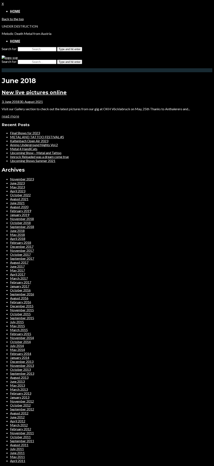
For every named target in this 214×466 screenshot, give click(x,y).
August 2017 (19, 262)
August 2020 (19, 207)
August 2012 (19, 413)
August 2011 (19, 445)
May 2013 (17, 385)
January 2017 (19, 286)
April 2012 (17, 421)
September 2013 (22, 373)
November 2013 (22, 365)
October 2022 (20, 195)
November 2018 (22, 219)
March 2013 (19, 389)
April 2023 (17, 191)
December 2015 (21, 306)
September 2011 (22, 441)
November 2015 (22, 310)
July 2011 (17, 449)
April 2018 (17, 239)
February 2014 (20, 354)
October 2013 (20, 369)
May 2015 (17, 326)
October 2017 (20, 254)
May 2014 (17, 350)
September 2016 (22, 294)
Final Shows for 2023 (25, 133)
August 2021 (19, 199)
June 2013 (17, 381)
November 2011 (22, 433)
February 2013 (20, 393)
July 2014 (17, 346)
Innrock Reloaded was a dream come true (39, 157)
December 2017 (21, 246)
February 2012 (20, 429)
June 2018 (17, 231)
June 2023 (17, 183)
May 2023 (17, 187)
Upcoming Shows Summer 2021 (32, 161)
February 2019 (20, 211)
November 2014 (22, 338)
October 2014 (20, 342)
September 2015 (22, 318)
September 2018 (22, 227)
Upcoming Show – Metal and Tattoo (35, 153)
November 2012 (22, 401)
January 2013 (19, 397)
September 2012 (22, 409)
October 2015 (20, 314)
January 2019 (19, 215)
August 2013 (19, 377)
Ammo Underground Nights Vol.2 (34, 145)
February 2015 (20, 334)
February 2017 (20, 282)
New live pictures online (34, 92)
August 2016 (19, 298)
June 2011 (17, 453)
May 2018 (17, 235)
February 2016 (20, 302)
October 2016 (20, 290)
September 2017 (22, 258)
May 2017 (17, 270)
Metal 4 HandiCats (23, 149)
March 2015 (19, 330)
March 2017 (19, 278)
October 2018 (20, 223)
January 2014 (19, 358)
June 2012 (17, 417)
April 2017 (17, 274)
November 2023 (22, 179)
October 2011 (20, 437)
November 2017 (22, 250)
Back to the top (13, 19)
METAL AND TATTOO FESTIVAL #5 (37, 137)
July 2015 (17, 322)
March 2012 (19, 425)
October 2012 (20, 405)
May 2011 (17, 457)
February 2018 (20, 242)
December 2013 (21, 361)
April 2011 (17, 461)
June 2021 (17, 203)
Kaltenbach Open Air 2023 (29, 141)
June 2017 (17, 266)
